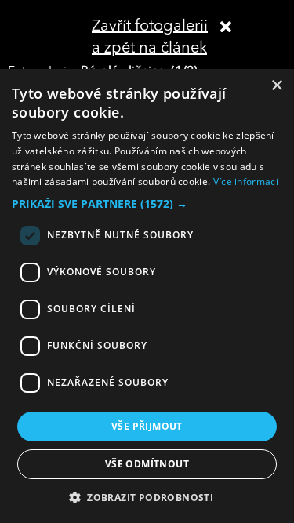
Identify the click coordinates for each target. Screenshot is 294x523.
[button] (147, 204)
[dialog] (147, 296)
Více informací (245, 181)
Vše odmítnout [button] (147, 463)
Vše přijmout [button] (147, 426)
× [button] (276, 86)
